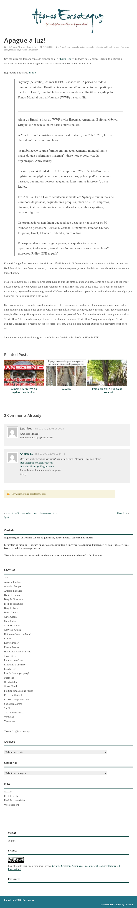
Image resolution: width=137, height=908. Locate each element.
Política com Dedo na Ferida (18, 691)
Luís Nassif (10, 669)
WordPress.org (11, 804)
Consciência (122, 513)
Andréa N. (26, 453)
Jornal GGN (10, 656)
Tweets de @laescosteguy (17, 731)
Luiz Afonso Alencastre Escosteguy (22, 47)
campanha (75, 47)
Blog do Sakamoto (13, 603)
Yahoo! (33, 72)
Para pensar (33, 50)
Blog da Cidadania (13, 599)
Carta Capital (10, 616)
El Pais (7, 638)
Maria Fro (9, 677)
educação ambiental (104, 47)
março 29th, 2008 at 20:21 (49, 428)
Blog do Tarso (11, 608)
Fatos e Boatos (11, 647)
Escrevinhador (11, 643)
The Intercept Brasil (14, 712)
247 (6, 577)
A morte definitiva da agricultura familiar (24, 390)
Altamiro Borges (12, 586)
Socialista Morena (13, 704)
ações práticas (64, 47)
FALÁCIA (66, 389)
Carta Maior (10, 621)
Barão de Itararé (12, 595)
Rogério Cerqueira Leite (16, 699)
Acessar (8, 791)
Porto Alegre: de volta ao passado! (107, 390)
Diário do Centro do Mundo (18, 634)
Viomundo (9, 721)
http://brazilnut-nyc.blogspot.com (37, 466)
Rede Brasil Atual (13, 695)
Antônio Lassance (13, 590)
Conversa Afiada (12, 630)
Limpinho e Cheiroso (15, 664)
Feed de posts (11, 796)
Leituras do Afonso (13, 660)
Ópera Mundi (10, 686)
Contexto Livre (11, 625)
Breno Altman (11, 612)
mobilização (14, 50)
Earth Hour (66, 58)
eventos (116, 47)
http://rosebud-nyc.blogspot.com (36, 462)
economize (90, 47)
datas (82, 47)
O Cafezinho (10, 682)
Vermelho (9, 717)
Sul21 (7, 708)
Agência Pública (12, 582)
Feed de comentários (14, 800)
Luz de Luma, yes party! (16, 673)
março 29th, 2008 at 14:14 (50, 453)
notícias (23, 50)
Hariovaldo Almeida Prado (17, 651)
